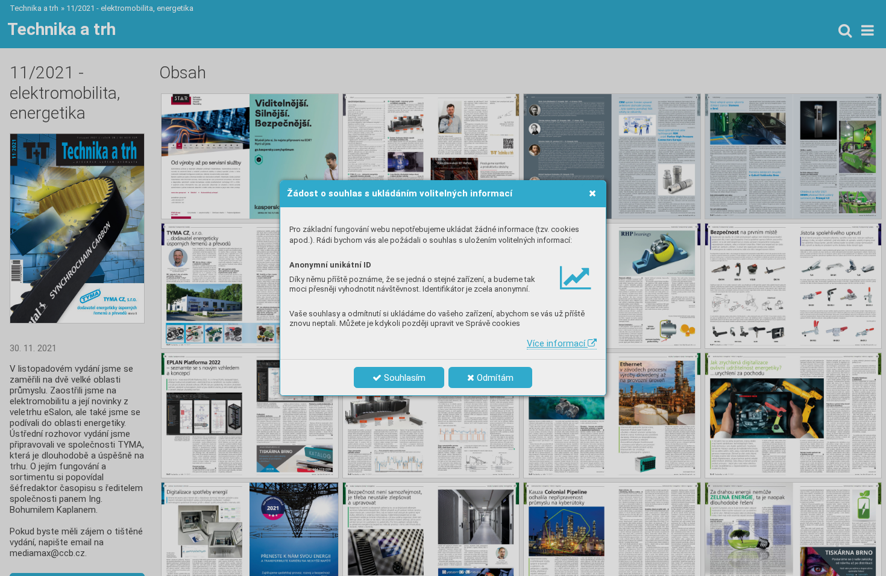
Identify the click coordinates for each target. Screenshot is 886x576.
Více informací (557, 343)
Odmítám (494, 377)
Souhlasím (404, 377)
